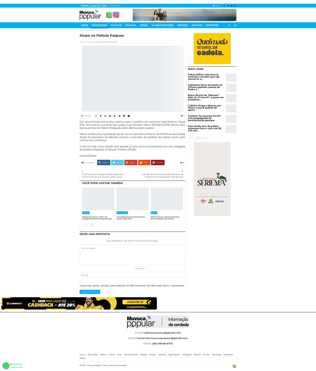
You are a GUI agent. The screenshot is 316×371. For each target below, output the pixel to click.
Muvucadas (99, 25)
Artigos (197, 25)
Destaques (186, 354)
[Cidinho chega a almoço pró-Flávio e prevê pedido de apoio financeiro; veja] (231, 108)
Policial (131, 25)
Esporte (197, 354)
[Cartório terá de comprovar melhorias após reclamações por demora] (167, 199)
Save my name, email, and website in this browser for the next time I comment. (132, 285)
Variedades (228, 354)
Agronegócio (174, 354)
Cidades (182, 25)
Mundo (206, 354)
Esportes (212, 25)
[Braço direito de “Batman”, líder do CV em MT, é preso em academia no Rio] (231, 98)
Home (84, 25)
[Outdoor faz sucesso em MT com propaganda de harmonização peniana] (98, 199)
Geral (144, 25)
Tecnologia (216, 354)
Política (116, 25)
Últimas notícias (162, 25)
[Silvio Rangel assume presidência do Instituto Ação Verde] (133, 199)
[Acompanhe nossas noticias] (5, 365)
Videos (82, 358)
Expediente (115, 5)
